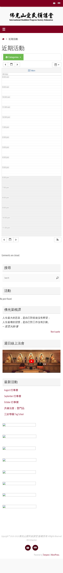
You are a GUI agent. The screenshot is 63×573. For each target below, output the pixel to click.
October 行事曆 (11, 402)
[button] (57, 239)
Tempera (46, 555)
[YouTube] (54, 3)
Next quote (55, 331)
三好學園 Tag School (14, 414)
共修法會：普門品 (14, 408)
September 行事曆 (12, 396)
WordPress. (55, 555)
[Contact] (59, 3)
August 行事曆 (11, 390)
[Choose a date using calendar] (11, 64)
